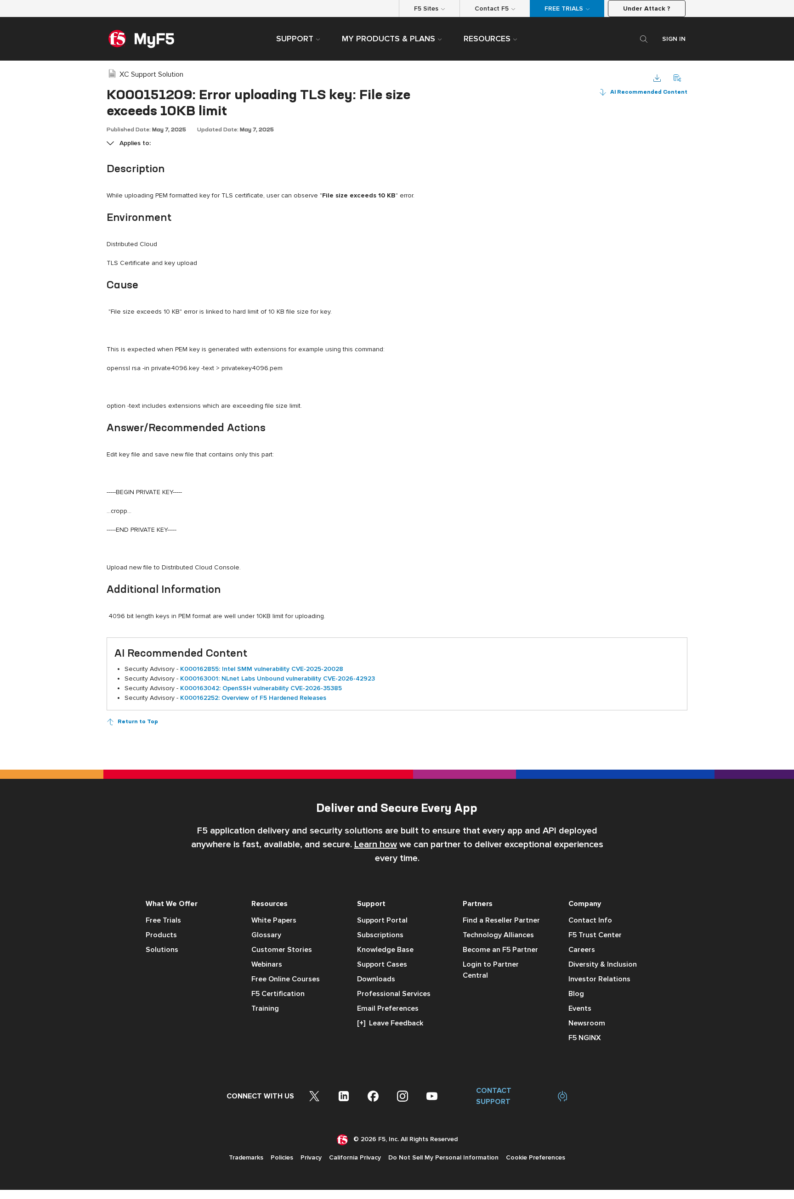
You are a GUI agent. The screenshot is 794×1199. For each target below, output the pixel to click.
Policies (282, 1157)
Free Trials (163, 920)
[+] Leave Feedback (390, 1023)
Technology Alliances (498, 935)
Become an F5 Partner (500, 949)
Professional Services (394, 993)
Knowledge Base (385, 949)
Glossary (266, 935)
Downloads (376, 979)
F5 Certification (278, 993)
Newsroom (586, 1023)
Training (265, 1008)
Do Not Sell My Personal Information (443, 1157)
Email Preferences (388, 1008)
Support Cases (382, 964)
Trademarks (246, 1157)
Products (161, 935)
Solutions (162, 949)
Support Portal (382, 920)
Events (579, 1008)
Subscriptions (380, 935)
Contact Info (590, 920)
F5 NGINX (584, 1037)
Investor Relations (599, 979)
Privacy (311, 1157)
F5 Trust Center (595, 935)
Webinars (266, 964)
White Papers (273, 920)
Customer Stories (281, 949)
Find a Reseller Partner (501, 920)
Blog (576, 993)
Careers (581, 949)
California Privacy (355, 1157)
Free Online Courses (285, 979)
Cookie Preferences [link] (535, 1157)
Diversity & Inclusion (602, 964)
